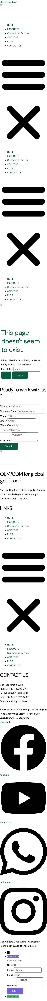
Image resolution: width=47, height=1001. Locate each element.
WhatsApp (13, 996)
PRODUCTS (13, 29)
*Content (6, 440)
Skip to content (8, 2)
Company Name (8, 411)
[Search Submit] (6, 375)
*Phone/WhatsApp (11, 425)
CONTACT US (14, 45)
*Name (4, 416)
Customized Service (18, 33)
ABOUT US (12, 37)
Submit (9, 446)
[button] (23, 99)
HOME (10, 24)
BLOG (10, 41)
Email (3, 420)
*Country (6, 406)
